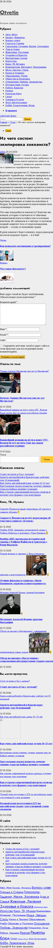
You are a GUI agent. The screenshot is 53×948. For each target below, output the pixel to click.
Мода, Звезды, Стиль (16, 70)
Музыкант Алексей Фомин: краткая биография (22, 592)
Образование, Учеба (16, 75)
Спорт (8, 96)
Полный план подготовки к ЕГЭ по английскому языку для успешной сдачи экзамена (26, 796)
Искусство (11, 61)
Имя (3, 329)
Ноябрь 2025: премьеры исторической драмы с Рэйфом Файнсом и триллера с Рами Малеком (23, 531)
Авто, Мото (11, 34)
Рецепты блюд (13, 93)
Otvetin (9, 12)
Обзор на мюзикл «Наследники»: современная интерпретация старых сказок (26, 660)
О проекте (11, 110)
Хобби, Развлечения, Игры (20, 105)
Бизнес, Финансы (15, 37)
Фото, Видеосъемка (16, 102)
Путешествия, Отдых (17, 84)
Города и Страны (14, 43)
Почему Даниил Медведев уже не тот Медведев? (24, 371)
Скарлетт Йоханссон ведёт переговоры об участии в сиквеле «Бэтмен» (25, 519)
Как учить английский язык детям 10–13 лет (25, 483)
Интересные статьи (16, 58)
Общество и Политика (17, 78)
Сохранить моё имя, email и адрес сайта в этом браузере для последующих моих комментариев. (24, 348)
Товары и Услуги (14, 99)
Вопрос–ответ (12, 40)
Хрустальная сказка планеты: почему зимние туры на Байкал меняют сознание (25, 488)
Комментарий (8, 302)
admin (3, 151)
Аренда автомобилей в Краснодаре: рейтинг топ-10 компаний (21, 706)
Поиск (3, 454)
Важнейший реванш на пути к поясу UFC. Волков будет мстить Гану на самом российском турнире (23, 411)
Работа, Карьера (14, 87)
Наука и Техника (14, 72)
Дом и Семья (12, 49)
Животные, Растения (17, 52)
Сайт (2, 340)
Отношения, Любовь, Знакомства (23, 81)
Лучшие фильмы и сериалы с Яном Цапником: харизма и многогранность (23, 582)
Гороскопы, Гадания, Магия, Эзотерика (27, 46)
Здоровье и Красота (16, 55)
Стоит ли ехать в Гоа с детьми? (17, 474)
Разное (9, 90)
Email (4, 334)
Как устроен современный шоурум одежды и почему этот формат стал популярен (25, 493)
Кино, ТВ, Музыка (15, 64)
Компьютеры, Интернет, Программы (25, 67)
